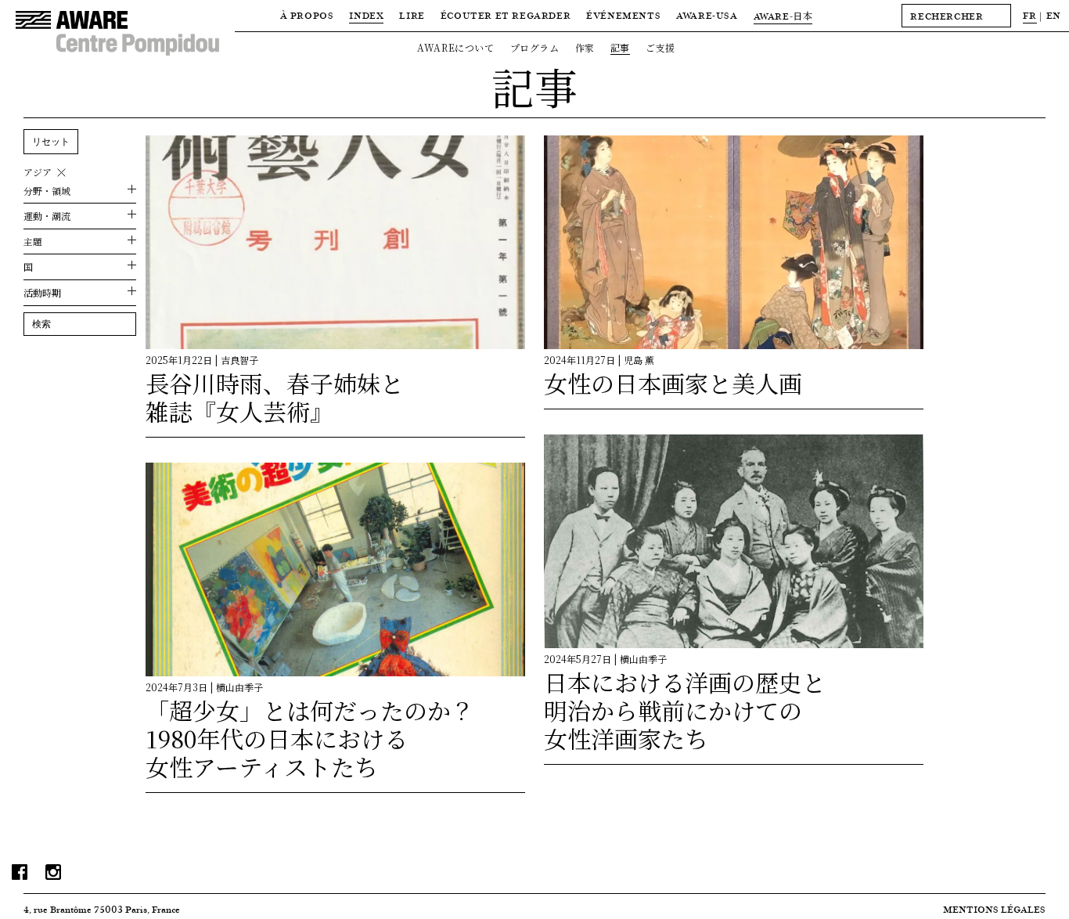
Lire (411, 15)
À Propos (307, 15)
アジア (37, 172)
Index (366, 15)
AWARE (783, 16)
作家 (585, 47)
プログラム (535, 47)
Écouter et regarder (505, 15)
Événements (623, 15)
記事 (620, 47)
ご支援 (660, 47)
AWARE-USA (706, 15)
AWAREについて (455, 47)
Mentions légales (994, 909)
